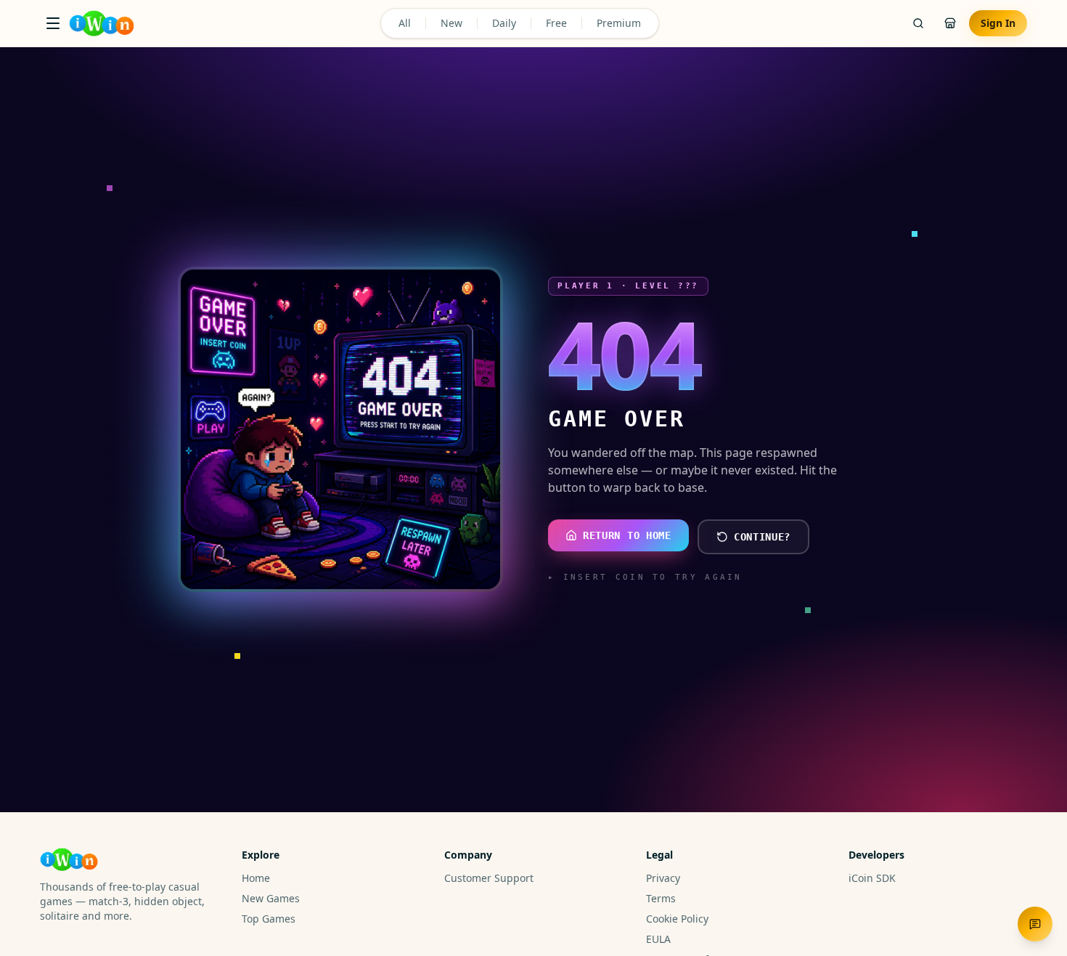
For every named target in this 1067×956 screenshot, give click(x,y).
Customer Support (489, 878)
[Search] (918, 23)
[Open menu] (53, 23)
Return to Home (627, 535)
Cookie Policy (677, 918)
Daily (504, 23)
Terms (661, 898)
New (451, 23)
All (404, 23)
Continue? (762, 537)
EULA (658, 939)
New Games (271, 898)
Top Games (268, 918)
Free (556, 23)
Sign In (998, 23)
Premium (619, 23)
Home (256, 878)
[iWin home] (101, 23)
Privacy (663, 878)
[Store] (950, 23)
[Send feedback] (1035, 924)
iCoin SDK (872, 878)
